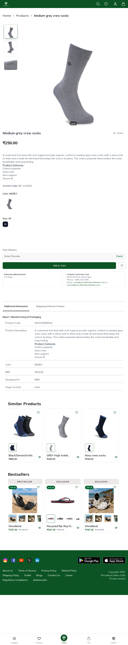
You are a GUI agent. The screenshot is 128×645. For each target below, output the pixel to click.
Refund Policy (69, 570)
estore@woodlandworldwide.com (83, 285)
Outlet (27, 575)
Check (119, 256)
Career (69, 575)
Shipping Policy (11, 575)
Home (7, 16)
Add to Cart (59, 265)
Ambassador (40, 579)
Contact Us (54, 575)
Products (22, 16)
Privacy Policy (49, 570)
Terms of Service (27, 570)
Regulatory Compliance (15, 579)
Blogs (39, 575)
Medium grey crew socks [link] (51, 16)
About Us (8, 570)
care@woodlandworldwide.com (89, 282)
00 (5, 224)
